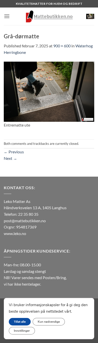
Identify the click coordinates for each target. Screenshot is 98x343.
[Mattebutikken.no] (49, 16)
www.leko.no (15, 233)
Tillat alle (20, 322)
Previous (14, 151)
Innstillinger (22, 331)
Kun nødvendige (49, 322)
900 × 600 (62, 45)
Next (10, 158)
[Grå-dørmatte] (49, 91)
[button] (7, 16)
